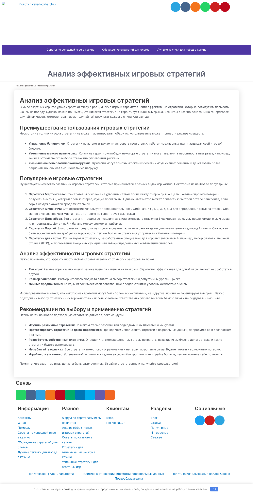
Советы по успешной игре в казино (70, 49)
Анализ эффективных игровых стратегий (35, 86)
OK (214, 489)
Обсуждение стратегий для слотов (125, 49)
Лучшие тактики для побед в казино (181, 49)
